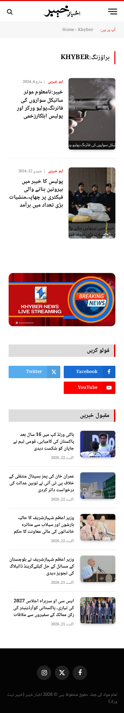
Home (68, 30)
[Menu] (112, 11)
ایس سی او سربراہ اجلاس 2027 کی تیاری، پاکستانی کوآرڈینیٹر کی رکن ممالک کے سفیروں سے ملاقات (43, 608)
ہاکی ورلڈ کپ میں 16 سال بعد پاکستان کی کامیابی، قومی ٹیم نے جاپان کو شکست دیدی (43, 442)
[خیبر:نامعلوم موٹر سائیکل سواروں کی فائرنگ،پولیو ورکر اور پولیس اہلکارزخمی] (92, 113)
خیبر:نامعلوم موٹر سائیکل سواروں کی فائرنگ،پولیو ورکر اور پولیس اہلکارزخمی (40, 104)
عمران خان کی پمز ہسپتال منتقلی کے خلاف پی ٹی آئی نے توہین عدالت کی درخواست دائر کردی (41, 483)
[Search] (10, 11)
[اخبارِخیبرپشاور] (62, 12)
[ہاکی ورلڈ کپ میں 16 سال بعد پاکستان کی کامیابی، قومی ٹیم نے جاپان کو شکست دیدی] (97, 444)
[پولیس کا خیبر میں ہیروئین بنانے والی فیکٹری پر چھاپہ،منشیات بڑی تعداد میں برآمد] (92, 203)
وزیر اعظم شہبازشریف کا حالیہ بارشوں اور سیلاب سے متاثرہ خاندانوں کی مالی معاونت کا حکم (44, 525)
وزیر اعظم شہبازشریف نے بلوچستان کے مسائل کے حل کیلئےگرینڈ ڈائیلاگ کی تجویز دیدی (41, 567)
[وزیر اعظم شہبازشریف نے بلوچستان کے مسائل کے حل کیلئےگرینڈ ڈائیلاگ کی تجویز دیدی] (97, 569)
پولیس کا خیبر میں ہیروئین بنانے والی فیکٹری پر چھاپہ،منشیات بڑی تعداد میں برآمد (36, 193)
